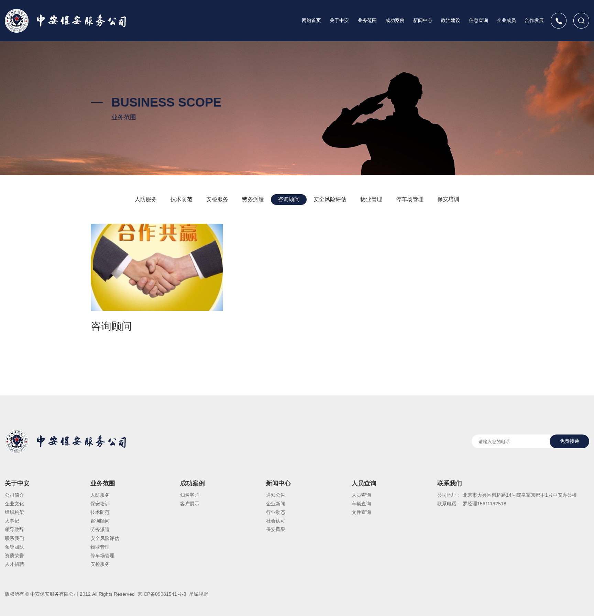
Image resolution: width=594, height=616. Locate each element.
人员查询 (364, 483)
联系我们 (14, 538)
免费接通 (569, 441)
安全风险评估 (330, 199)
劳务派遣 (253, 199)
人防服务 (146, 199)
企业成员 (506, 20)
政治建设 (450, 20)
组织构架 (14, 512)
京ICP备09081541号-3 (161, 594)
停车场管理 (410, 199)
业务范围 (367, 20)
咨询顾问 (289, 199)
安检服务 (217, 199)
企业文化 (14, 503)
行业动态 (275, 512)
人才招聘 (14, 564)
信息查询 (478, 20)
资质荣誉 (14, 555)
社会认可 (275, 521)
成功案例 (395, 20)
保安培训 (448, 199)
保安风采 (275, 529)
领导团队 (14, 547)
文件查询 (361, 512)
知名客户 (189, 495)
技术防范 (181, 199)
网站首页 (311, 20)
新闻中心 (422, 20)
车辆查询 (361, 503)
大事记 (12, 521)
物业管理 (371, 199)
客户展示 (189, 503)
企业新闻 (275, 503)
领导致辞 (14, 529)
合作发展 (534, 20)
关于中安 (339, 20)
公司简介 (14, 495)
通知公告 (275, 495)
